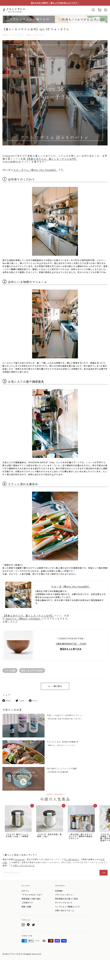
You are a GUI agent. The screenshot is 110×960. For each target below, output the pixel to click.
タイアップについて (63, 902)
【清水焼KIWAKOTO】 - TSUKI (70, 643)
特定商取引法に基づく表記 (66, 898)
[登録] (104, 873)
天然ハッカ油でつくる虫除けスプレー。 (65, 717)
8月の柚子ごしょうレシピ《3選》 (62, 770)
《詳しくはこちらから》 (24, 865)
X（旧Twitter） (72, 859)
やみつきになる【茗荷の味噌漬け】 (63, 743)
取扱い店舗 (26, 906)
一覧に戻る (56, 686)
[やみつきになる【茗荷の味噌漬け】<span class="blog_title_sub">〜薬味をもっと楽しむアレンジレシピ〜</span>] (23, 752)
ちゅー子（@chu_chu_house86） (71, 586)
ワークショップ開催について (67, 906)
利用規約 (59, 890)
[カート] (99, 10)
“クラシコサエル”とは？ (32, 894)
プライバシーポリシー (64, 894)
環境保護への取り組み (31, 898)
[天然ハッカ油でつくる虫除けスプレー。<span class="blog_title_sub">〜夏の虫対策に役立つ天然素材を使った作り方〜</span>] (23, 725)
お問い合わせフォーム (64, 910)
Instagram (20, 859)
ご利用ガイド (27, 902)
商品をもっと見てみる (70, 648)
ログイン (25, 890)
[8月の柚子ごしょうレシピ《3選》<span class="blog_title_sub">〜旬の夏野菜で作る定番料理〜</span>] (23, 779)
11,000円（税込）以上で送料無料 (55, 2)
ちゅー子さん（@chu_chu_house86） (35, 170)
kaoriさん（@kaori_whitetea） (23, 618)
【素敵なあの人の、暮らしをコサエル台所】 (51, 158)
